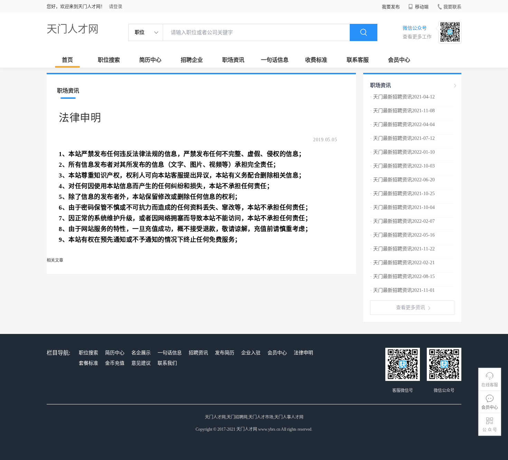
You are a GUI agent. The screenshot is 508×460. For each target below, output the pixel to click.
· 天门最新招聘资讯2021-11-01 (402, 290)
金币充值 (114, 363)
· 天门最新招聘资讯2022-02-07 (402, 221)
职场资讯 (233, 60)
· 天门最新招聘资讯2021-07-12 (402, 138)
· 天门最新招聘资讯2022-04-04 (402, 124)
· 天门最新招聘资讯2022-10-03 (402, 166)
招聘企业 (192, 60)
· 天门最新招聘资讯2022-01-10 (402, 152)
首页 (67, 60)
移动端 (421, 6)
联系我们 (167, 363)
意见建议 (141, 363)
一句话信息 (275, 60)
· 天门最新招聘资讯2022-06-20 (402, 179)
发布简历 (224, 352)
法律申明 (303, 352)
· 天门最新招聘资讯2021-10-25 (402, 193)
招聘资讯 (198, 352)
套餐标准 (88, 363)
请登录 (115, 6)
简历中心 (150, 60)
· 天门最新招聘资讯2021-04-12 (402, 96)
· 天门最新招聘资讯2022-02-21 (402, 262)
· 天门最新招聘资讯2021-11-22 (402, 248)
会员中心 (399, 60)
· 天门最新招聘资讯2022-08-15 (402, 276)
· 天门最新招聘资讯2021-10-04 (402, 207)
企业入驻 (251, 352)
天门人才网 (72, 29)
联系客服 (358, 60)
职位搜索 (109, 60)
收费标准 (316, 60)
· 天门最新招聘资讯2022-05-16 (402, 235)
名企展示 (141, 352)
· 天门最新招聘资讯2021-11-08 (402, 110)
